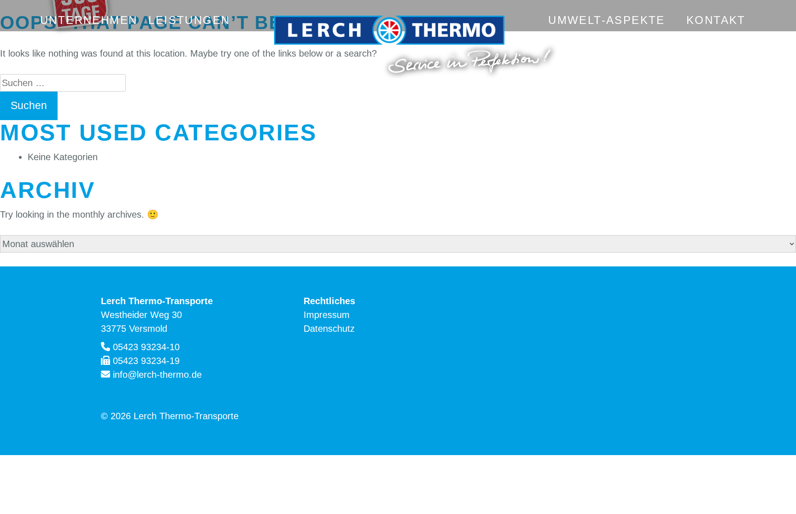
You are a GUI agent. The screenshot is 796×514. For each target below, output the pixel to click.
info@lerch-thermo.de (157, 375)
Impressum (327, 315)
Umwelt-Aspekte (606, 20)
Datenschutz (329, 328)
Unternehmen (88, 20)
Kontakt (716, 20)
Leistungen (189, 20)
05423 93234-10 (146, 347)
